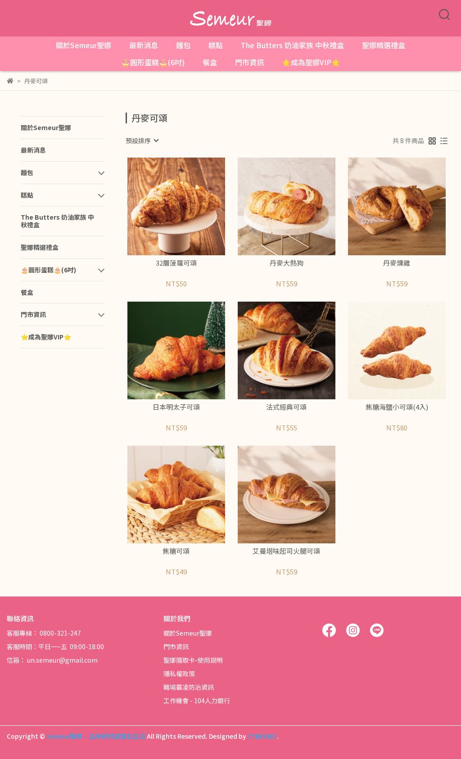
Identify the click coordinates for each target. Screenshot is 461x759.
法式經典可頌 (286, 407)
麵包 (183, 45)
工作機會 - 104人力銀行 (196, 700)
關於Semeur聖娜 (83, 45)
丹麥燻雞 (396, 263)
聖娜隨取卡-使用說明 (193, 659)
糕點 (215, 45)
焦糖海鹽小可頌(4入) (397, 407)
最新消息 (143, 45)
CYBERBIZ (262, 736)
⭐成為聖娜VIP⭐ (311, 62)
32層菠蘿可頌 (176, 263)
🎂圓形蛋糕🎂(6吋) (153, 62)
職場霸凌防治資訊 (188, 686)
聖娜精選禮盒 (383, 45)
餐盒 (210, 62)
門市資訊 (249, 62)
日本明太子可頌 (176, 407)
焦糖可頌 (176, 551)
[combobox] (142, 140)
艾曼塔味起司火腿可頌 (286, 551)
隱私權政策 (179, 673)
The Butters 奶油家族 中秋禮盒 (292, 45)
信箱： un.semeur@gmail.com (52, 659)
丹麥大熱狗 (286, 263)
